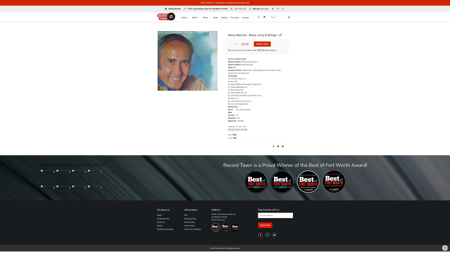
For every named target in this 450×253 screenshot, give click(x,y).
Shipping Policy (190, 218)
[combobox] (280, 17)
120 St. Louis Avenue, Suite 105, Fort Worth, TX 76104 (207, 9)
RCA (234, 138)
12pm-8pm (261, 8)
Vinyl (234, 134)
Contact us (161, 222)
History (159, 225)
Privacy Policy (189, 225)
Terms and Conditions (192, 229)
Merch (195, 17)
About (205, 17)
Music (184, 17)
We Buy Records (174, 8)
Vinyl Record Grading (165, 229)
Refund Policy (189, 222)
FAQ (185, 215)
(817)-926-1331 (240, 8)
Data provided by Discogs (237, 129)
